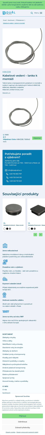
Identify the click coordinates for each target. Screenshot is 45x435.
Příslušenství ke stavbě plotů (13, 371)
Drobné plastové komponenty (14, 368)
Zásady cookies (10, 432)
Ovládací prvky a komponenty (14, 354)
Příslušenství (20, 20)
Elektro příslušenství (10, 374)
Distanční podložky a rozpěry (13, 361)
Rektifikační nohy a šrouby (13, 344)
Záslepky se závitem (10, 351)
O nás (5, 390)
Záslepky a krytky (9, 337)
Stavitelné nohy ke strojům (13, 348)
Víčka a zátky (7, 341)
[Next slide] (40, 234)
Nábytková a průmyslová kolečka (15, 364)
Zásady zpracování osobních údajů (27, 432)
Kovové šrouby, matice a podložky (15, 381)
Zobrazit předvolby (22, 427)
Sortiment (11, 20)
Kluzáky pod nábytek (10, 358)
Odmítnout (22, 422)
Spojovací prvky (8, 378)
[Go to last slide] (35, 234)
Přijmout (22, 416)
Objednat (37, 138)
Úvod (4, 20)
